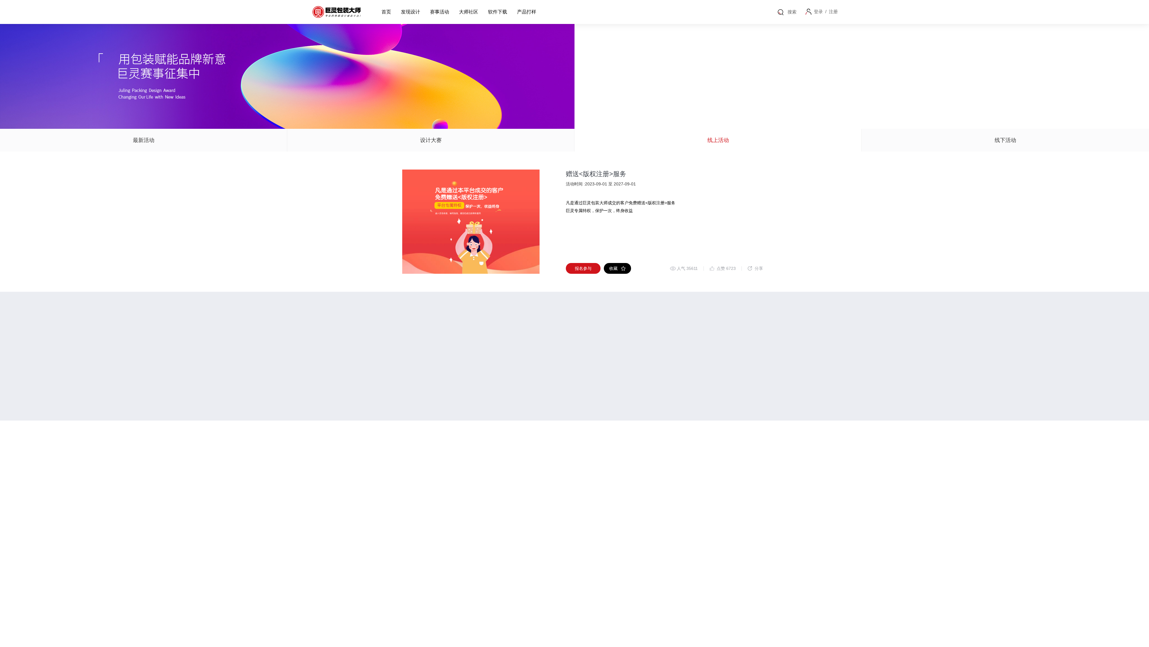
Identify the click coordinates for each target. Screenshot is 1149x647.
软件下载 (497, 11)
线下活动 (1005, 140)
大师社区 (468, 11)
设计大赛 (431, 140)
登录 (818, 11)
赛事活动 (439, 11)
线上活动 (718, 140)
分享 (759, 268)
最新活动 (143, 140)
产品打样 (526, 11)
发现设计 (410, 11)
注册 (833, 11)
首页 (386, 11)
